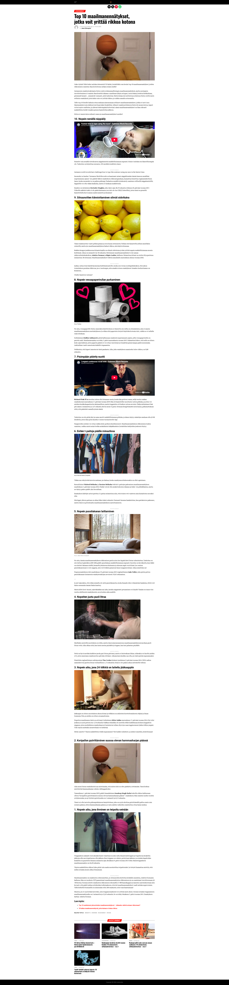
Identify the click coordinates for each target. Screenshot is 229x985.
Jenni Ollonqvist (86, 28)
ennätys (88, 912)
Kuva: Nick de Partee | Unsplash (82, 475)
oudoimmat (102, 912)
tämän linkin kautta (93, 585)
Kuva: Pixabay (77, 324)
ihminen (94, 912)
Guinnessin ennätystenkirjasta (85, 91)
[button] (75, 2)
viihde (109, 912)
